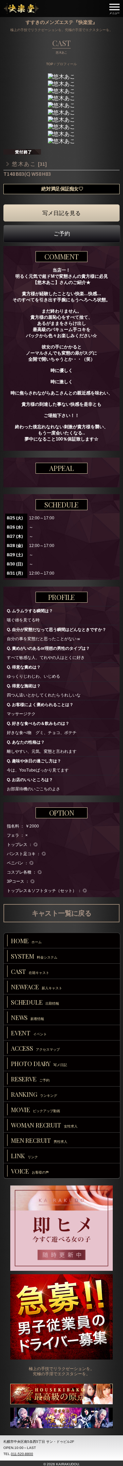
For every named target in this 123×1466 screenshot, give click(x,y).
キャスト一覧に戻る (62, 913)
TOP (49, 64)
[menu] (114, 8)
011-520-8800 (22, 1454)
